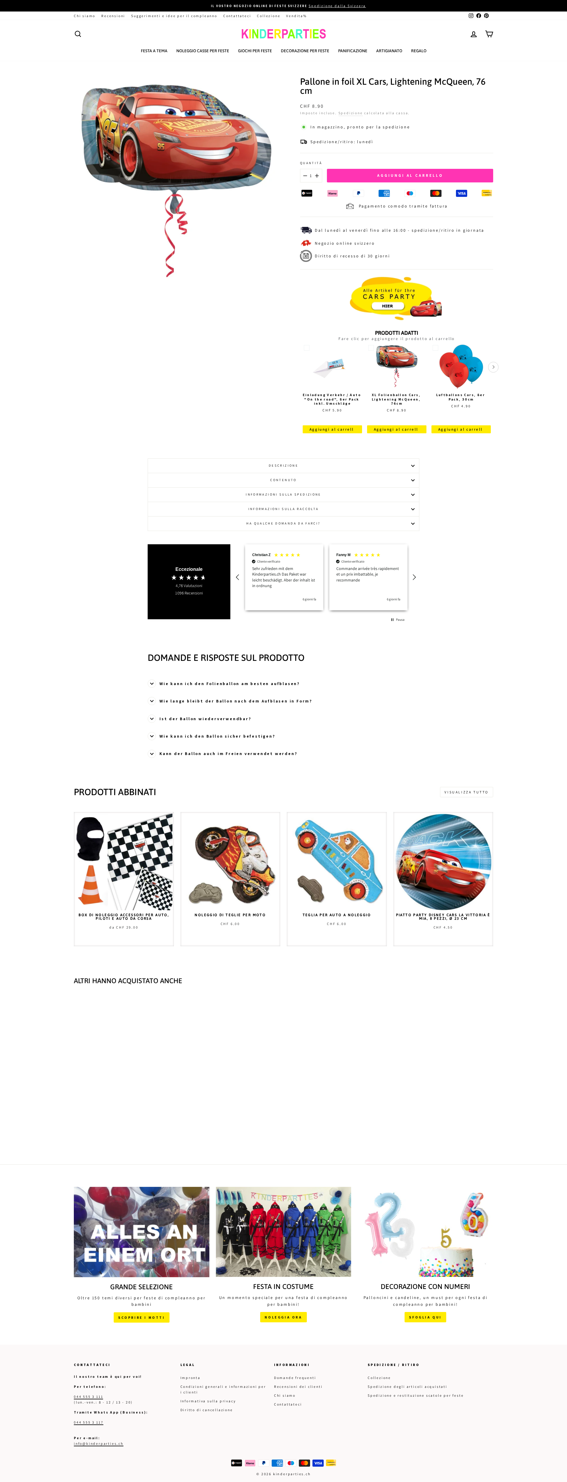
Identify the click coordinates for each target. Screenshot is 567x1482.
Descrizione (283, 465)
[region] (326, 577)
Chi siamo (84, 16)
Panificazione (352, 50)
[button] (238, 577)
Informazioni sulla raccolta (283, 509)
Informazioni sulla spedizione (283, 494)
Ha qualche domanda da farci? (283, 523)
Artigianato (389, 50)
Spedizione (350, 113)
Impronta (190, 1377)
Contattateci (237, 16)
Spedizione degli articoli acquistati (407, 1386)
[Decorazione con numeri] (425, 1232)
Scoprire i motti (141, 1317)
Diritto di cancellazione (206, 1410)
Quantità (311, 163)
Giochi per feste (255, 50)
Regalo (418, 50)
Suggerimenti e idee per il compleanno (174, 16)
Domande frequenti (295, 1377)
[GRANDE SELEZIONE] (141, 1232)
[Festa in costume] (283, 1232)
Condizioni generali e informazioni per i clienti (223, 1389)
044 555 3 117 (88, 1422)
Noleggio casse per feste (202, 50)
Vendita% (296, 16)
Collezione (268, 16)
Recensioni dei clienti (298, 1386)
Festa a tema (154, 50)
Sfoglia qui (425, 1317)
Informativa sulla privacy (208, 1401)
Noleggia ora (283, 1317)
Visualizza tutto (466, 792)
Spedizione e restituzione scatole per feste (416, 1395)
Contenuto (283, 480)
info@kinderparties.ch (98, 1443)
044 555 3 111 (88, 1396)
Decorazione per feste (305, 50)
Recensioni (113, 16)
